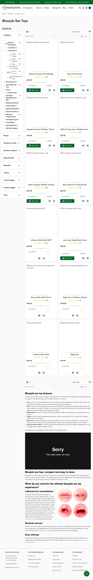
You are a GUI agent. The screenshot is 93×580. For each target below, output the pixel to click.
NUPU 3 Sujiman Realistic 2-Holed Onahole (41, 185)
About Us (55, 556)
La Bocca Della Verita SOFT (41, 240)
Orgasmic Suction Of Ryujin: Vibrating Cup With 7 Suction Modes (41, 129)
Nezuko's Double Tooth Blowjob (41, 74)
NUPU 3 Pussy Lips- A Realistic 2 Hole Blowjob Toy (74, 129)
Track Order (56, 559)
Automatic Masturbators (80, 570)
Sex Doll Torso (76, 559)
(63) (46, 300)
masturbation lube (30, 519)
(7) (80, 77)
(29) (46, 188)
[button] (12, 29)
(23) (46, 132)
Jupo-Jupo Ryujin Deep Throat (75, 240)
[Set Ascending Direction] (90, 32)
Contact (70, 8)
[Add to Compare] (54, 90)
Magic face (75, 354)
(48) (46, 77)
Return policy (56, 570)
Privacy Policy (56, 566)
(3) (80, 357)
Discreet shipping (57, 563)
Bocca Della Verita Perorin (41, 297)
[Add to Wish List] (49, 90)
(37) (80, 132)
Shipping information (34, 559)
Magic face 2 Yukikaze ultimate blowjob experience (75, 297)
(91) (47, 357)
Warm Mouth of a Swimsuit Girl (75, 185)
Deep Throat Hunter (74, 74)
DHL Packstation (33, 566)
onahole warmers (43, 530)
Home (4, 13)
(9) (80, 300)
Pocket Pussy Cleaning (79, 563)
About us (39, 8)
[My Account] (83, 8)
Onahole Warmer (77, 566)
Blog (64, 8)
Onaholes (10, 13)
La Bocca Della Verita (41, 354)
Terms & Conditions (34, 563)
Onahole (75, 556)
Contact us (31, 556)
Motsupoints (56, 8)
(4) (80, 188)
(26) (46, 243)
